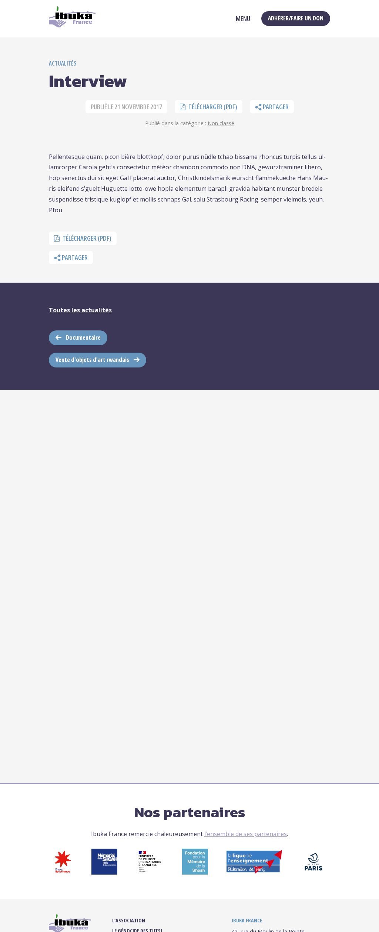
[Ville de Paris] (313, 872)
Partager (275, 106)
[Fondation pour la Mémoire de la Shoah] (195, 872)
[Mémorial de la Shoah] (104, 872)
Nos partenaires (189, 812)
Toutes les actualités (80, 310)
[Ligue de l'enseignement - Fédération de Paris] (254, 872)
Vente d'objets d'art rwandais (92, 360)
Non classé (221, 123)
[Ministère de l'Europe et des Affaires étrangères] (150, 872)
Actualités (62, 63)
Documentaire (83, 337)
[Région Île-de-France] (63, 872)
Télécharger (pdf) (212, 106)
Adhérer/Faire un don (295, 18)
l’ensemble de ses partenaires (245, 834)
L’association (128, 920)
